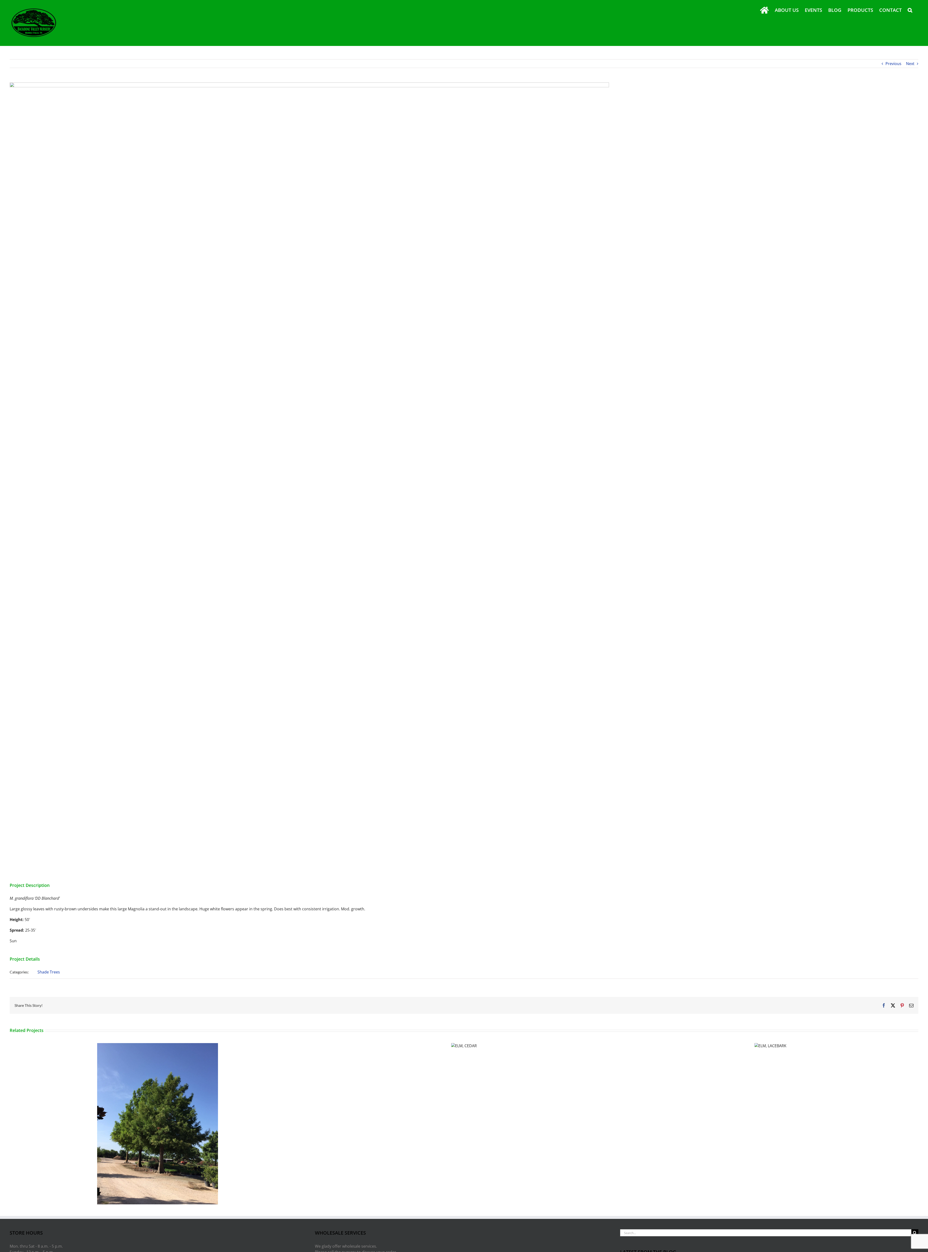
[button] (910, 10)
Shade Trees (48, 972)
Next (910, 63)
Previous (893, 63)
